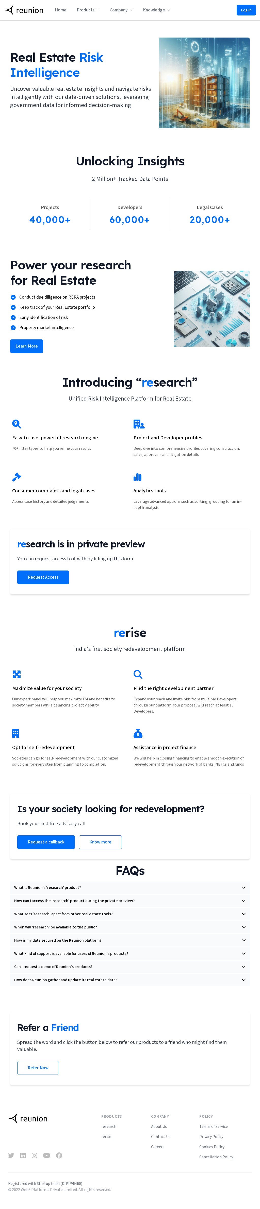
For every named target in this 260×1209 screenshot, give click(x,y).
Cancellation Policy (216, 1157)
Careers (157, 1147)
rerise (106, 1136)
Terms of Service (213, 1126)
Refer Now (38, 1068)
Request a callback (46, 842)
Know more (100, 842)
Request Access (43, 577)
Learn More (26, 346)
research (108, 1126)
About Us (159, 1126)
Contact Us (160, 1136)
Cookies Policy (211, 1147)
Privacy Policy (211, 1136)
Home (61, 10)
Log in (246, 10)
